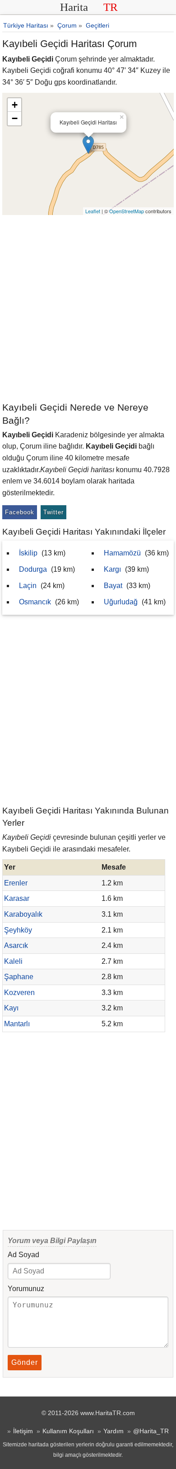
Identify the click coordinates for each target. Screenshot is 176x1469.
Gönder (24, 1362)
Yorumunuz (26, 1288)
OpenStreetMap (126, 211)
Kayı (11, 1008)
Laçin (28, 585)
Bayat (113, 585)
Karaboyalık (23, 914)
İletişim (23, 1431)
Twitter (53, 512)
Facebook (19, 512)
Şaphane (18, 977)
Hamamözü (122, 553)
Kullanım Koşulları (68, 1431)
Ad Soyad (23, 1254)
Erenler (16, 883)
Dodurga (33, 569)
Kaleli (13, 961)
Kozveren (19, 992)
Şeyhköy (18, 930)
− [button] (15, 118)
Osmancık (35, 602)
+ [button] (15, 104)
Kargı (112, 569)
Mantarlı (17, 1024)
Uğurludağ (121, 602)
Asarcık (16, 945)
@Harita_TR (151, 1431)
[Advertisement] (88, 308)
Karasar (16, 898)
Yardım (113, 1431)
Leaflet (92, 211)
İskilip (28, 553)
